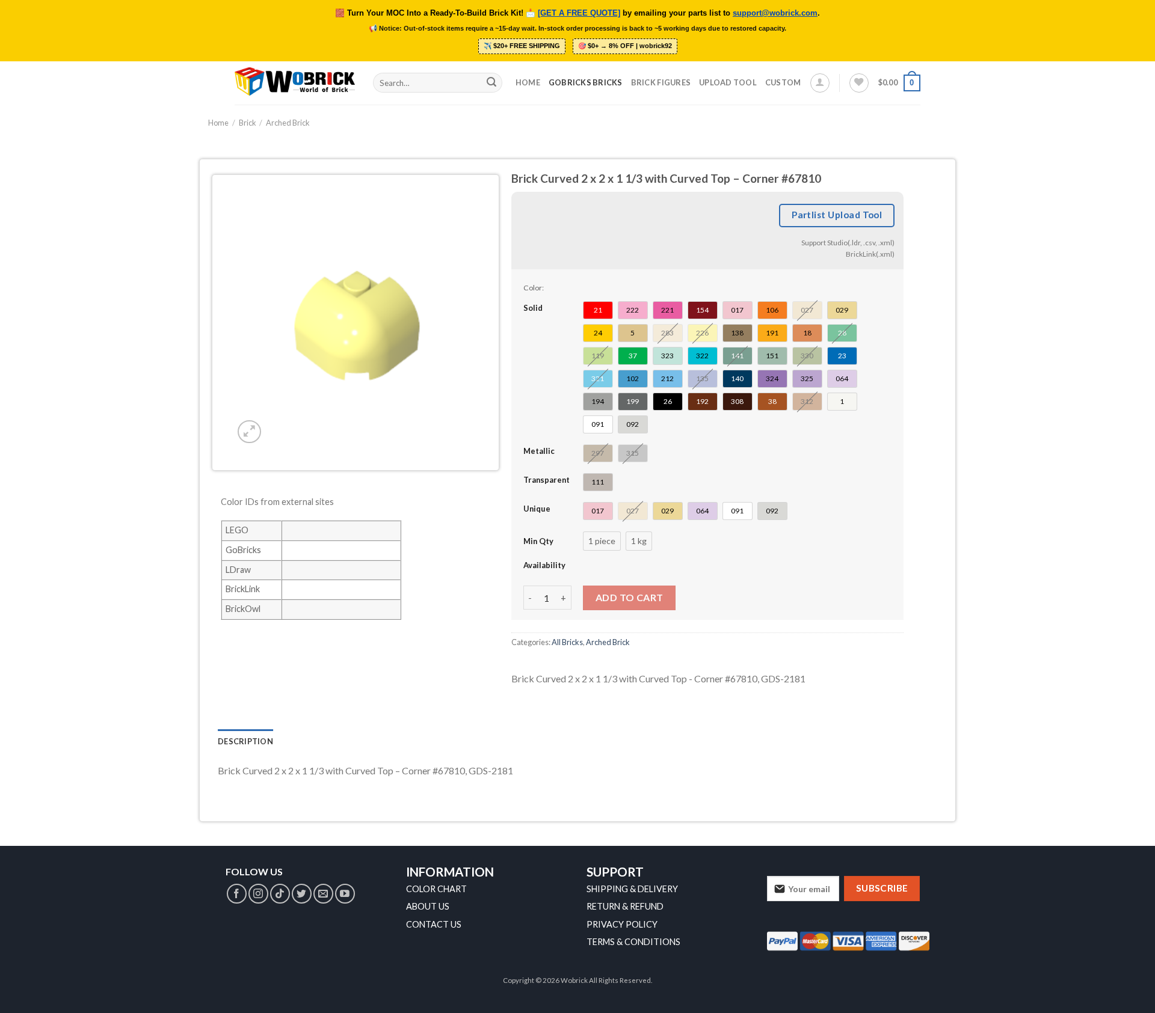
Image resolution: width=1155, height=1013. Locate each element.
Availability (544, 565)
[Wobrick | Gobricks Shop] (295, 82)
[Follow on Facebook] (237, 894)
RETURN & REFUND (625, 906)
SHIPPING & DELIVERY (632, 889)
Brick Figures (661, 82)
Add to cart (630, 597)
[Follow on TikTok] (280, 894)
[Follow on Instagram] (258, 894)
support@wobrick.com (775, 13)
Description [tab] (245, 741)
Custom (783, 82)
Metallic (539, 451)
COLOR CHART (436, 889)
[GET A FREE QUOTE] (579, 13)
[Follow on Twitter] (302, 894)
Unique (536, 508)
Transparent (546, 480)
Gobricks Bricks (586, 82)
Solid (533, 308)
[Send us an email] (323, 894)
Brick (247, 122)
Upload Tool (728, 82)
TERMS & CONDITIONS (633, 942)
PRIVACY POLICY (622, 924)
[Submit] (491, 83)
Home (528, 82)
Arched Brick (288, 122)
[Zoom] (249, 432)
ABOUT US (427, 906)
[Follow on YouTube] (345, 894)
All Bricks (567, 642)
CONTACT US (433, 924)
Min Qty (538, 541)
